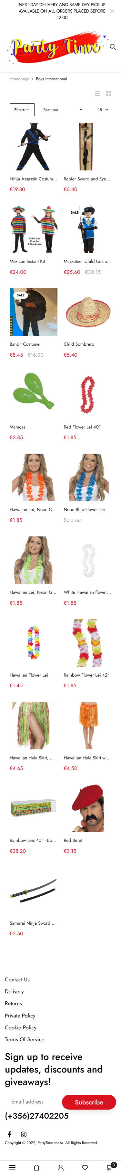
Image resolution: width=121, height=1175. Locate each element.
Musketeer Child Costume (88, 261)
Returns (13, 1003)
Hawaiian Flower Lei (29, 675)
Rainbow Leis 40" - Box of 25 (38, 840)
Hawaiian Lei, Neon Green (35, 592)
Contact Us (17, 980)
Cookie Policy (20, 1028)
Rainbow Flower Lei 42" (87, 675)
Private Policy (20, 1016)
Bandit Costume (25, 344)
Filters (19, 109)
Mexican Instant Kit (27, 261)
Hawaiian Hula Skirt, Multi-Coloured (44, 758)
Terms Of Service (25, 1040)
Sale (75, 212)
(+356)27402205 (37, 1116)
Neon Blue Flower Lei (84, 509)
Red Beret (73, 840)
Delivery (14, 992)
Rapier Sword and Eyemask (90, 179)
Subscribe (89, 1102)
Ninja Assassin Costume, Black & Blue (46, 179)
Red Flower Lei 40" (82, 427)
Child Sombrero (79, 344)
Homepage (19, 79)
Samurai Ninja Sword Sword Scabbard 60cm (53, 923)
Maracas (17, 427)
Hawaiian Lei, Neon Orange (37, 509)
